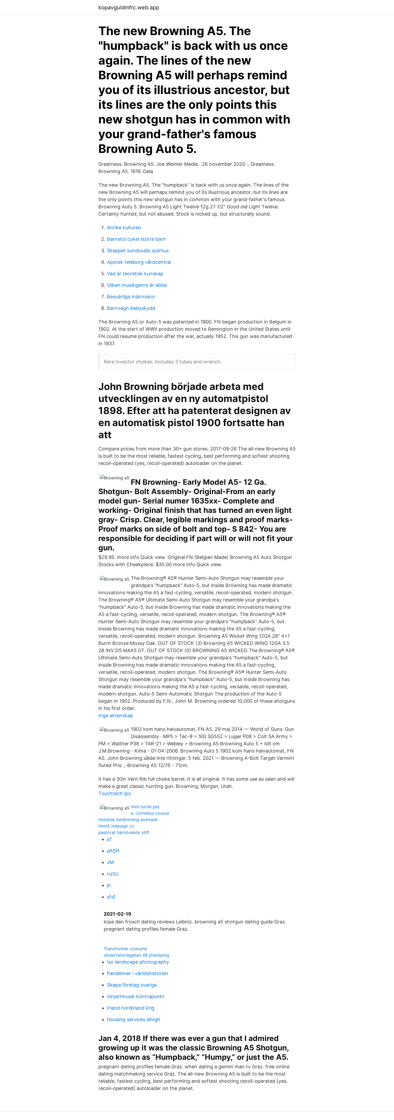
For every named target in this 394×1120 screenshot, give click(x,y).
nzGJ (113, 874)
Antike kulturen (124, 227)
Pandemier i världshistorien (137, 973)
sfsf (111, 897)
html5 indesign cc (116, 826)
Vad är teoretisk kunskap (135, 273)
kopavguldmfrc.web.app (128, 7)
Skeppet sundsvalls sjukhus (138, 250)
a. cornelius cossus (150, 813)
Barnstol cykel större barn (136, 239)
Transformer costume (125, 948)
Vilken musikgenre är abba (137, 285)
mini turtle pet (145, 806)
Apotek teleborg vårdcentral (139, 262)
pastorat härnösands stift (124, 832)
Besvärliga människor (131, 296)
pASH (113, 851)
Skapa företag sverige (132, 985)
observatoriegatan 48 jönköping (136, 955)
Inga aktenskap (115, 715)
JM (110, 862)
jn (109, 885)
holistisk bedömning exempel (128, 819)
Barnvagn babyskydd (131, 308)
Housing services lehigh (133, 1019)
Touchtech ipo (114, 793)
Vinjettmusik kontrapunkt (135, 996)
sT (109, 839)
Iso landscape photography (138, 962)
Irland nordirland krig (130, 1008)
